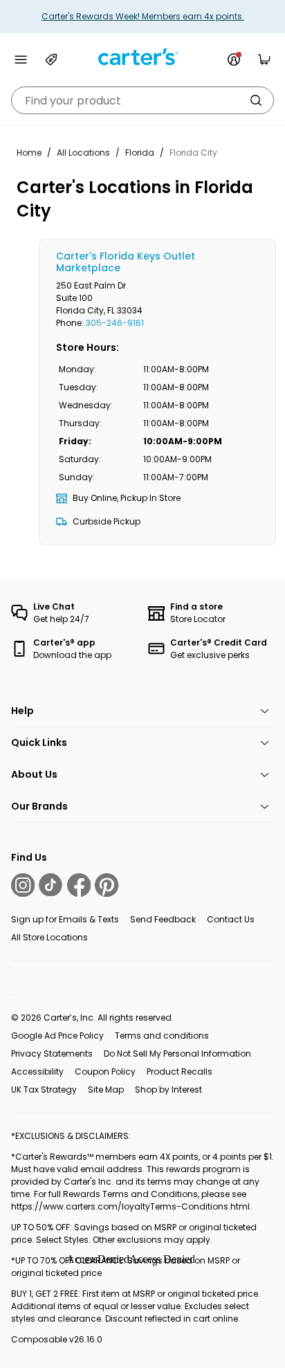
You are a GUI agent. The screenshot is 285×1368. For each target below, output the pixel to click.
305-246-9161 (115, 323)
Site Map (106, 1089)
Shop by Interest (168, 1089)
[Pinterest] (106, 885)
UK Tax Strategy (44, 1089)
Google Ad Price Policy (57, 1035)
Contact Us (231, 919)
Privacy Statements (52, 1053)
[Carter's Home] (142, 57)
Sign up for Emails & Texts (65, 919)
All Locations (83, 152)
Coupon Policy (105, 1071)
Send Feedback (163, 919)
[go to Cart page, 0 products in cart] (264, 59)
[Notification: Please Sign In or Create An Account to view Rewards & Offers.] (234, 59)
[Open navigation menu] (21, 59)
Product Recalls (179, 1071)
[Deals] (51, 59)
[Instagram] (23, 885)
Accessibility (37, 1071)
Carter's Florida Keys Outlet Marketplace (125, 262)
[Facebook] (79, 885)
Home (29, 152)
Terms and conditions (162, 1035)
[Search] (256, 100)
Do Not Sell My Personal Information (177, 1053)
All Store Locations (49, 937)
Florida (139, 152)
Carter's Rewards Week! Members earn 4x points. (143, 16)
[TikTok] (50, 885)
